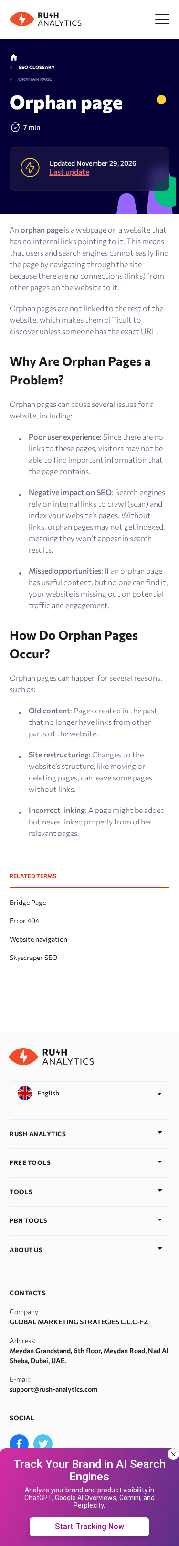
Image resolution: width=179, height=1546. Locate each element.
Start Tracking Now (89, 1526)
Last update (69, 172)
